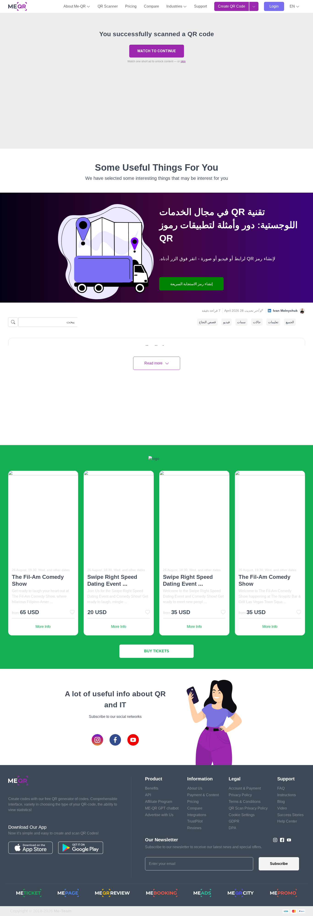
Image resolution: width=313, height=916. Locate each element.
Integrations (196, 815)
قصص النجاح (207, 322)
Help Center (287, 821)
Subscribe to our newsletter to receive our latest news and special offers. (203, 847)
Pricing (131, 6)
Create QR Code (231, 6)
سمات (241, 322)
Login (274, 6)
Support (200, 6)
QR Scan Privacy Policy (248, 808)
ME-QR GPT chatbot (161, 808)
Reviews (194, 828)
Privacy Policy (240, 795)
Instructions (286, 795)
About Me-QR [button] (75, 6)
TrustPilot (195, 821)
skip (183, 61)
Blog (281, 802)
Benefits (151, 788)
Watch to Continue (156, 51)
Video (282, 808)
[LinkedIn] (269, 310)
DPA (232, 828)
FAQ (281, 788)
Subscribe (279, 864)
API (148, 795)
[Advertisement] (156, 117)
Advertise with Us (159, 815)
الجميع (290, 322)
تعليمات (273, 322)
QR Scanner (108, 6)
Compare (151, 6)
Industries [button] (174, 6)
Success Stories (290, 815)
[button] (294, 6)
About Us (194, 788)
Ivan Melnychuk (285, 310)
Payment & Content (203, 795)
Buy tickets (156, 651)
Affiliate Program (158, 802)
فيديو (226, 322)
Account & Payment (245, 788)
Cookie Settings (242, 815)
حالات (257, 322)
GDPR (234, 821)
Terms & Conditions (245, 802)
